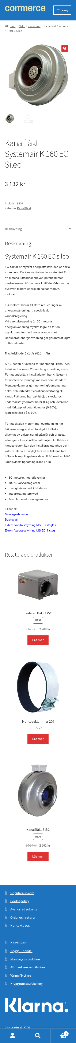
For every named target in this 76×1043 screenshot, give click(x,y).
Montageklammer (16, 514)
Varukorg (59, 1032)
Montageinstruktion (25, 959)
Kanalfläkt (34, 26)
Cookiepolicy (19, 901)
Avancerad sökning (23, 909)
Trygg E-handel (21, 951)
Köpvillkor (18, 943)
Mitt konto (12, 1036)
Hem (12, 26)
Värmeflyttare (20, 975)
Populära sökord (22, 893)
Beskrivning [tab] (13, 229)
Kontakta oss (20, 925)
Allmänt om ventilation (27, 967)
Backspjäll (11, 519)
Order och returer (22, 917)
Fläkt (22, 26)
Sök (38, 1036)
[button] (64, 48)
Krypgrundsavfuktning (26, 983)
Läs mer (38, 640)
